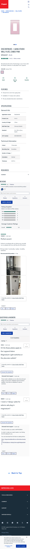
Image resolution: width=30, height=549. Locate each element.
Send (3, 80)
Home (2, 11)
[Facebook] (2, 523)
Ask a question (7, 333)
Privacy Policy (5, 532)
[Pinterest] (17, 523)
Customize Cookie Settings (8, 546)
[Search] (28, 7)
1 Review (12, 184)
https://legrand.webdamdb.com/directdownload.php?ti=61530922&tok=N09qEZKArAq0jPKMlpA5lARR (13, 441)
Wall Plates (18, 11)
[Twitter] (22, 523)
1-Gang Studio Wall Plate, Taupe (12, 298)
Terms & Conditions (6, 535)
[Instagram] (7, 523)
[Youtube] (27, 523)
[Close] (26, 537)
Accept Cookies (21, 546)
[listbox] (15, 29)
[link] (3, 184)
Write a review (17, 58)
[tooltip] (4, 189)
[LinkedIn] (12, 523)
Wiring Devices (10, 11)
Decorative (6, 12)
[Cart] (28, 4)
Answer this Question (7, 372)
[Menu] (28, 1)
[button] (28, 15)
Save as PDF (15, 80)
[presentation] (13, 265)
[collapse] (27, 495)
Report (13, 308)
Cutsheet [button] (3, 174)
